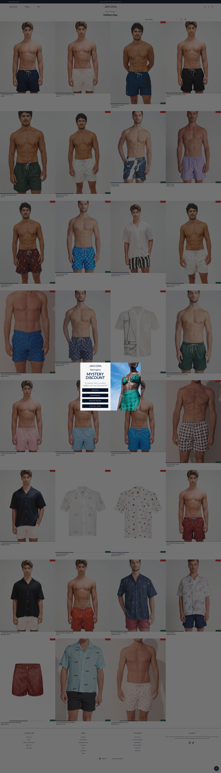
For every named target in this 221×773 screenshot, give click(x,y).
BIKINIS (95, 390)
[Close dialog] (138, 364)
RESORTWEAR (95, 401)
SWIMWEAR (95, 395)
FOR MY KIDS (95, 406)
